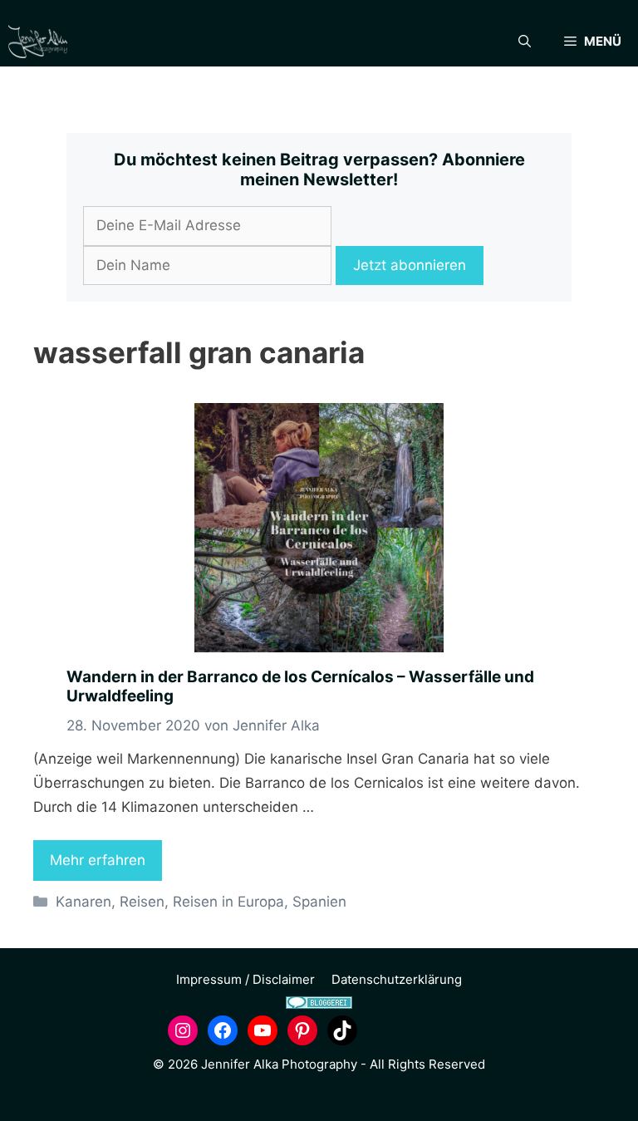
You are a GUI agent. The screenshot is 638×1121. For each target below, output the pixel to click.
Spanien (319, 901)
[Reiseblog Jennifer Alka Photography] (37, 41)
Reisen (142, 901)
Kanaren (83, 901)
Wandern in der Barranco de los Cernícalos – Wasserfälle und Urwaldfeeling (300, 686)
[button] (524, 41)
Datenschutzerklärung (396, 979)
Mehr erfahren (97, 860)
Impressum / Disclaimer (245, 979)
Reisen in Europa (228, 901)
